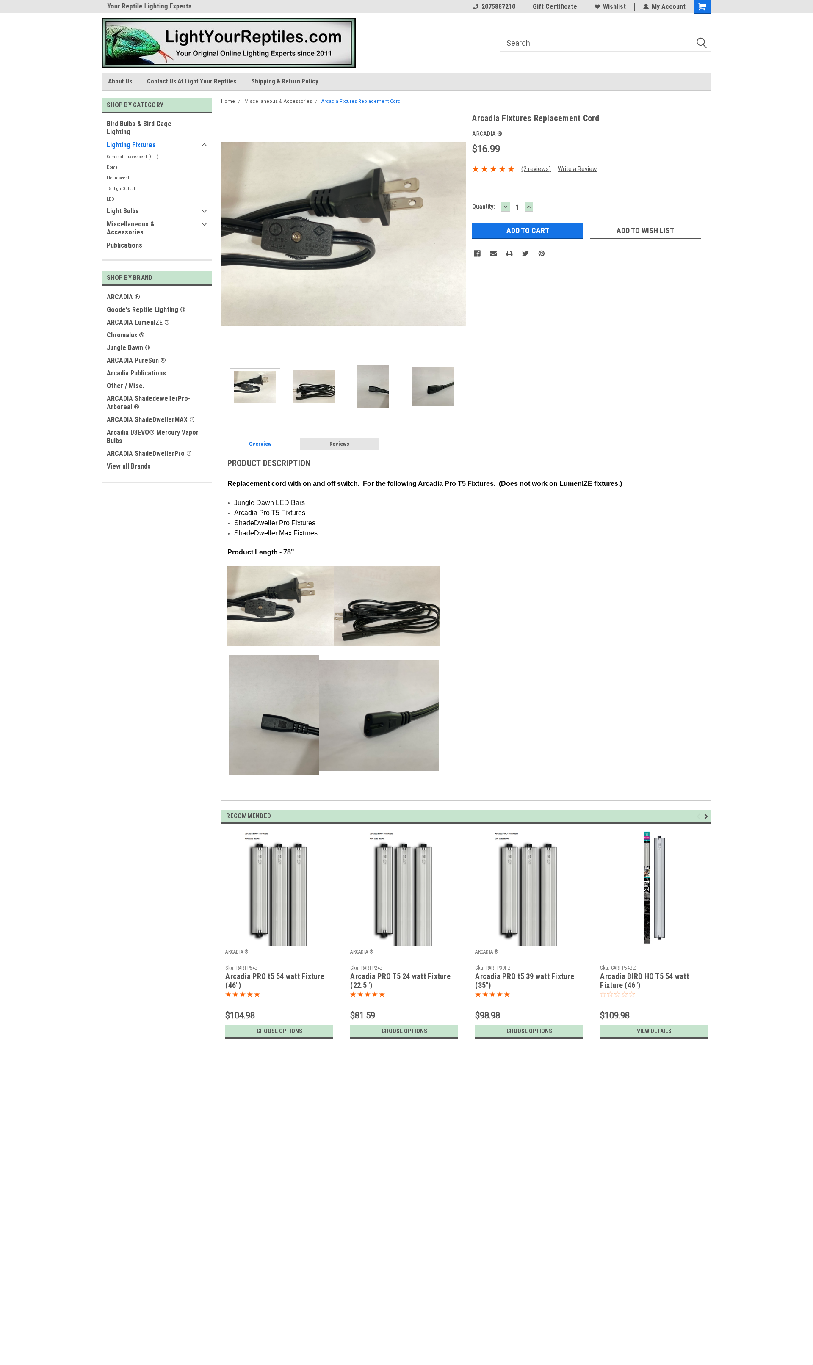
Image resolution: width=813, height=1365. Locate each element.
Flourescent (118, 178)
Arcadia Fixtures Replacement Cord (361, 101)
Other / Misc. (125, 386)
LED (110, 199)
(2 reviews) (536, 168)
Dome (112, 167)
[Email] (493, 253)
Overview (260, 444)
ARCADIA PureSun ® (136, 360)
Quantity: (483, 206)
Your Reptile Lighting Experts (144, 6)
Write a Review (577, 168)
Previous (229, 234)
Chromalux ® (125, 335)
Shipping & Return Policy (284, 81)
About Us (120, 81)
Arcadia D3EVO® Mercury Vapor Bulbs (153, 436)
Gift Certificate (555, 7)
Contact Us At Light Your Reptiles (191, 81)
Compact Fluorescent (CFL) (132, 157)
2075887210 (498, 7)
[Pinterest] (541, 253)
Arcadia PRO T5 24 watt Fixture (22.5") (400, 981)
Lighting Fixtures (131, 145)
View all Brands (129, 466)
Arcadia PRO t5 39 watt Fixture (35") (524, 981)
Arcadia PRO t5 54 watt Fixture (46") (274, 981)
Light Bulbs (123, 211)
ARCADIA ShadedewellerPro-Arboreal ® (149, 402)
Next (457, 234)
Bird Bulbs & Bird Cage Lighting (139, 128)
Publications (124, 245)
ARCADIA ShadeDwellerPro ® (149, 453)
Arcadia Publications (136, 373)
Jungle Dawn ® (128, 348)
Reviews (339, 444)
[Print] (509, 253)
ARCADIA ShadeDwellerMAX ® (151, 420)
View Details (654, 1031)
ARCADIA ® (123, 297)
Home (228, 101)
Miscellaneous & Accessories (131, 228)
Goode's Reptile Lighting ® (146, 310)
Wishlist (614, 7)
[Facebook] (477, 253)
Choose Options (279, 1031)
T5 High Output (121, 188)
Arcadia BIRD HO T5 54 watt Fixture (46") (644, 981)
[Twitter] (525, 253)
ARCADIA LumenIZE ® (138, 322)
